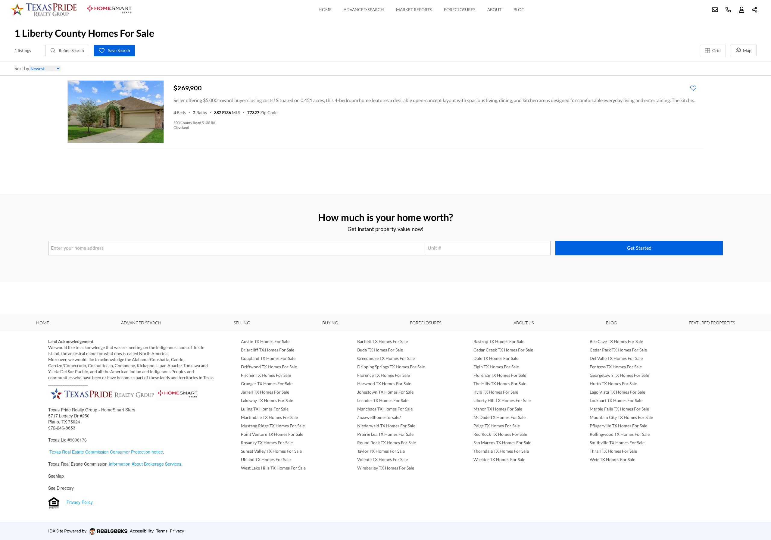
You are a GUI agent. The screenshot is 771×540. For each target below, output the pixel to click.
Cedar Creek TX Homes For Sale (503, 349)
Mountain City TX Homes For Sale (621, 417)
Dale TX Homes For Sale (495, 358)
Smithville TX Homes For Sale (617, 442)
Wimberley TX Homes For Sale (385, 467)
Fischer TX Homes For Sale (266, 375)
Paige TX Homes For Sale (496, 425)
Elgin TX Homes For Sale (496, 366)
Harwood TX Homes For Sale (384, 383)
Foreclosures (459, 9)
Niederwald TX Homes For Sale (386, 425)
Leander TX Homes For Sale (382, 400)
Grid (716, 50)
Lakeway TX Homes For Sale (267, 400)
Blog (518, 9)
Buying (330, 322)
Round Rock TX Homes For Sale (386, 442)
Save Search (118, 50)
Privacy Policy (80, 502)
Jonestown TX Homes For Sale (385, 392)
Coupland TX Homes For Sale (268, 358)
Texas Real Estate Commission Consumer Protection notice (106, 452)
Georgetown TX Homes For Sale (619, 375)
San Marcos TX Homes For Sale (502, 442)
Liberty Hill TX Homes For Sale (502, 400)
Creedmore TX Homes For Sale (386, 358)
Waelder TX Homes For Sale (499, 459)
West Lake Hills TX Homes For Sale (273, 467)
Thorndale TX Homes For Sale (501, 451)
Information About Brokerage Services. (146, 464)
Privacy (177, 530)
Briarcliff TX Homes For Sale (267, 349)
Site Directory (61, 488)
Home (325, 9)
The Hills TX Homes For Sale (499, 383)
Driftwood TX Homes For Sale (269, 366)
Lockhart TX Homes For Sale (616, 400)
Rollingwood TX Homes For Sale (620, 434)
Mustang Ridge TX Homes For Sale (273, 425)
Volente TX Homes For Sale (382, 459)
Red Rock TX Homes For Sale (500, 434)
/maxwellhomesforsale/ (379, 417)
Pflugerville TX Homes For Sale (618, 425)
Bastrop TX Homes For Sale (498, 341)
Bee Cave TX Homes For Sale (616, 341)
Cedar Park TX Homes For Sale (618, 349)
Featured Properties (712, 322)
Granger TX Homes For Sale (266, 383)
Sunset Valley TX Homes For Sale (271, 451)
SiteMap (56, 476)
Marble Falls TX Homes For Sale (619, 408)
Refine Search (71, 50)
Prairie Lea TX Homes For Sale (385, 434)
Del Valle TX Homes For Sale (616, 358)
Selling (242, 322)
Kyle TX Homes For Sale (495, 392)
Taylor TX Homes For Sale (381, 451)
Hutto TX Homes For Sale (613, 383)
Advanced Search (364, 9)
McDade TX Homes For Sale (499, 417)
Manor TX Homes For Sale (497, 408)
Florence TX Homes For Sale (383, 375)
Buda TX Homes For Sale (380, 349)
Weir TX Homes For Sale (612, 459)
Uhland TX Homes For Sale (266, 459)
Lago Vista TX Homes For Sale (617, 392)
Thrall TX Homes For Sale (613, 451)
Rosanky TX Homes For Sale (267, 442)
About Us (523, 322)
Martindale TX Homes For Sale (269, 417)
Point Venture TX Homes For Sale (272, 434)
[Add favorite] (693, 88)
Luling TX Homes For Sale (265, 408)
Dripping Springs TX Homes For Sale (391, 366)
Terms (161, 530)
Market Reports (414, 9)
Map (747, 50)
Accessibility (142, 530)
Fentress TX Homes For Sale (616, 366)
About (494, 9)
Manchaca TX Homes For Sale (385, 408)
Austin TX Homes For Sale (265, 341)
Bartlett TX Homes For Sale (382, 341)
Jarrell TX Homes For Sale (265, 392)
